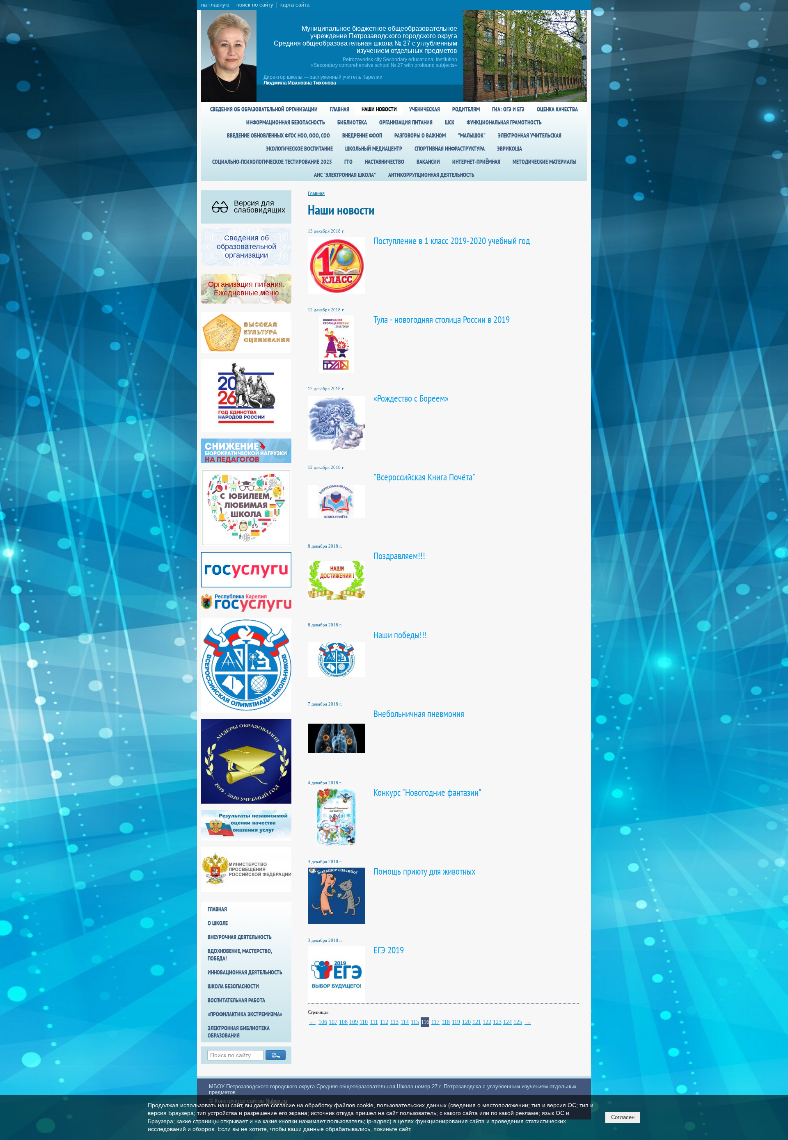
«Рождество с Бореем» (411, 398)
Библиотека (352, 122)
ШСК (449, 122)
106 (322, 1022)
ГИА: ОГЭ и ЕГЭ (508, 109)
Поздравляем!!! (399, 556)
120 (466, 1022)
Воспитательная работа (236, 1000)
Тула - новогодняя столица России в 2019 (441, 319)
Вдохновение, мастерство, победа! (240, 954)
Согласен (623, 1117)
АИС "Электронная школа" (345, 174)
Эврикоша (509, 148)
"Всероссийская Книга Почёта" (424, 477)
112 (384, 1022)
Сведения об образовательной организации (264, 109)
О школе (218, 923)
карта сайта (294, 5)
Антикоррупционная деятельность (431, 174)
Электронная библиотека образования (239, 1031)
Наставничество (384, 161)
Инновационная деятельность (245, 972)
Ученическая (424, 109)
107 (333, 1022)
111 (374, 1022)
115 (415, 1022)
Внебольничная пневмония (418, 714)
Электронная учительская (529, 135)
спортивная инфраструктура (450, 148)
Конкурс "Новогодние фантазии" (427, 792)
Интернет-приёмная (476, 161)
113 (394, 1022)
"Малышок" (472, 135)
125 (517, 1022)
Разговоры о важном (420, 135)
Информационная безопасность (285, 122)
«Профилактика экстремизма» (245, 1014)
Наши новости (379, 109)
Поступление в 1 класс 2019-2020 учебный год (451, 241)
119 (456, 1022)
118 (446, 1022)
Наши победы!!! (400, 635)
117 (435, 1022)
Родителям (466, 109)
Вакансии (428, 161)
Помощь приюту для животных (424, 871)
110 (364, 1022)
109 (353, 1022)
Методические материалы (544, 161)
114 (405, 1022)
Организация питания (406, 122)
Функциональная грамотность (504, 122)
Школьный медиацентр (373, 148)
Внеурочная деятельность (240, 937)
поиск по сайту (254, 5)
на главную (215, 5)
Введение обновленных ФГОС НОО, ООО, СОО (278, 135)
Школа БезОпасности (233, 986)
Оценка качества (557, 109)
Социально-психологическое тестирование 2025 (272, 161)
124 (507, 1022)
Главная (339, 109)
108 (343, 1022)
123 (497, 1022)
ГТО (348, 161)
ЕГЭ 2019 (388, 950)
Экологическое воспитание (299, 148)
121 (476, 1022)
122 (487, 1022)
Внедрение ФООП (362, 135)
